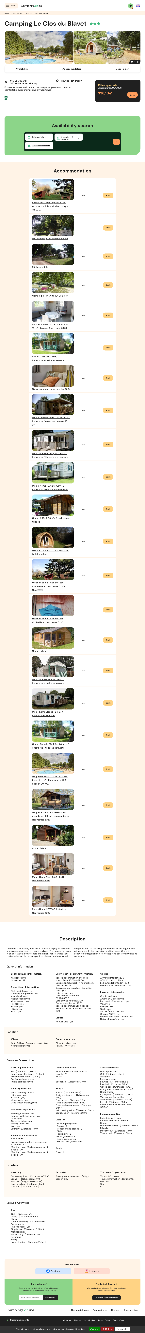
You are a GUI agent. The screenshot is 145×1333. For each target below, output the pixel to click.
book (108, 195)
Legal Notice (90, 1320)
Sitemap (77, 1320)
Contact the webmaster (106, 1297)
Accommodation (72, 68)
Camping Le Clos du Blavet (37, 13)
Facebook (55, 1271)
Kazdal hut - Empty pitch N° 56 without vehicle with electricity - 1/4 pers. (50, 206)
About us (67, 1320)
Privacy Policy (104, 1320)
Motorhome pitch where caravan (50, 238)
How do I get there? (69, 80)
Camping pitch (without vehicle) (50, 295)
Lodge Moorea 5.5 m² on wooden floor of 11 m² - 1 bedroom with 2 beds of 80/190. (50, 780)
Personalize (123, 1329)
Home (7, 13)
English (138, 6)
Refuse (108, 1329)
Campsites (17, 13)
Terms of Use (118, 1320)
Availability (22, 68)
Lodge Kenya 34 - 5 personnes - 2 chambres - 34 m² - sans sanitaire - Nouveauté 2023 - (51, 816)
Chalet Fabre (39, 650)
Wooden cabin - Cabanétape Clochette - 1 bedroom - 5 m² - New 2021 (48, 586)
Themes (115, 1310)
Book (132, 95)
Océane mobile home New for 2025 (51, 388)
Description (122, 68)
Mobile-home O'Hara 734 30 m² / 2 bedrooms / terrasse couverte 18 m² (51, 421)
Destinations (99, 1310)
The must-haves (80, 1310)
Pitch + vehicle (40, 267)
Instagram (94, 1271)
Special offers (130, 1310)
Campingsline (31, 6)
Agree (95, 1329)
